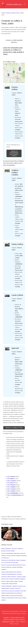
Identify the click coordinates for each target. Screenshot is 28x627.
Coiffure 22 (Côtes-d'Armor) (12, 12)
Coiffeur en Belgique (20, 621)
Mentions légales (14, 611)
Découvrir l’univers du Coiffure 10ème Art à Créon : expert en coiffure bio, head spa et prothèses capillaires (13, 567)
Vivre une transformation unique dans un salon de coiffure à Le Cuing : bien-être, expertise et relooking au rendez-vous (13, 555)
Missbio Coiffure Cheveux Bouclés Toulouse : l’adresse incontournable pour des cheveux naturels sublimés (13, 598)
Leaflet (13, 82)
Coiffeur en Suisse (14, 623)
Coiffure (3, 12)
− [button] (4, 66)
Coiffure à (10, 486)
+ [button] (4, 64)
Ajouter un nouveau (21, 613)
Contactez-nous (5, 611)
